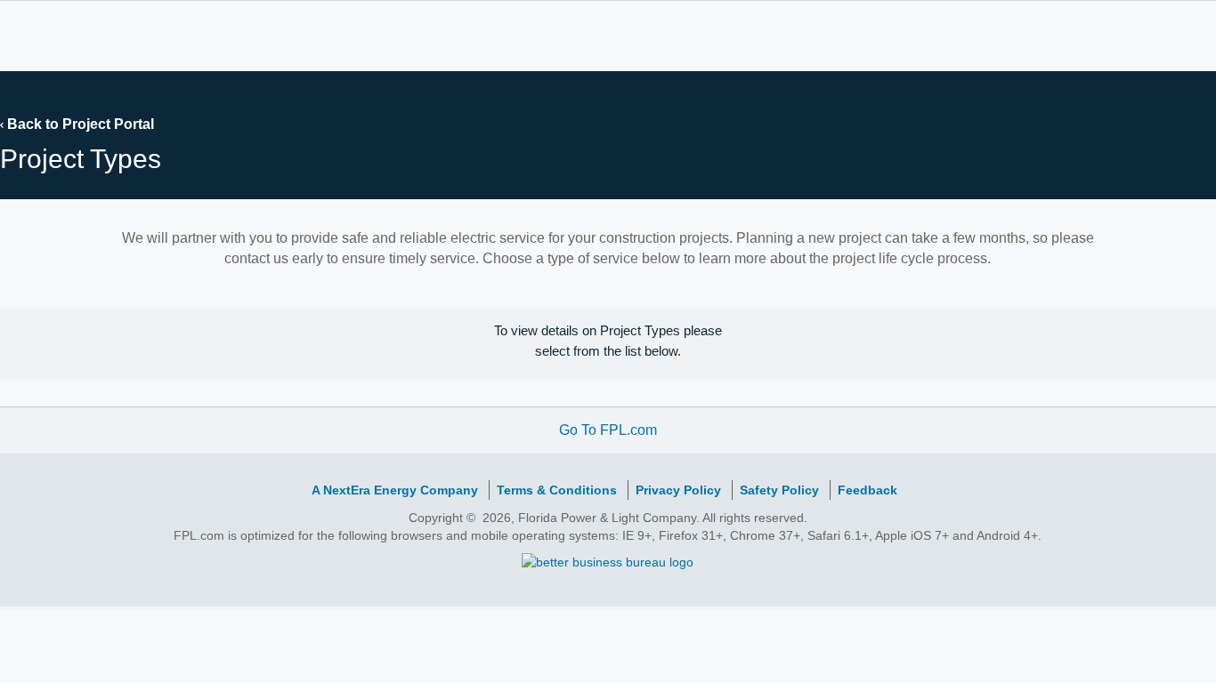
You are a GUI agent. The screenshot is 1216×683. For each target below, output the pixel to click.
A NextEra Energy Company (395, 490)
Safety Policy (779, 490)
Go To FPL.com (608, 430)
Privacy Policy (678, 490)
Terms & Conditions (557, 490)
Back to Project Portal (79, 124)
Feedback (867, 490)
